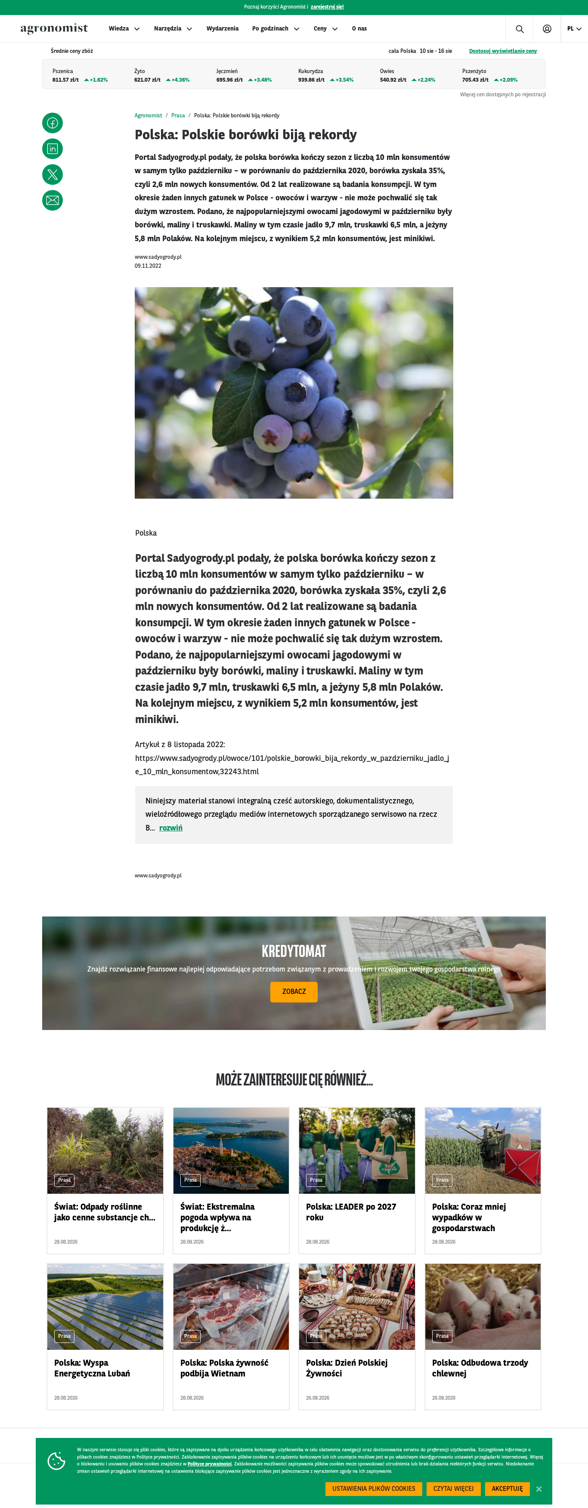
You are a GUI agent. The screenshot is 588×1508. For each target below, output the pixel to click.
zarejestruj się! (327, 7)
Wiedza (119, 29)
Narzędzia (167, 29)
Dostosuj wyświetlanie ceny (503, 51)
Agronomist (148, 116)
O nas (359, 29)
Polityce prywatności (210, 1464)
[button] (52, 123)
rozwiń (171, 828)
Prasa (178, 116)
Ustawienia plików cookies (373, 1489)
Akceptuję (507, 1489)
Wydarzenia (222, 29)
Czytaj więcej (453, 1489)
